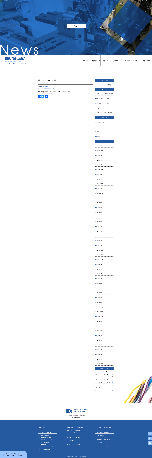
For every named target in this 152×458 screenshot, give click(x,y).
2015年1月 (99, 359)
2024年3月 (99, 155)
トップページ (47, 427)
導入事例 (106, 60)
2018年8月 (99, 202)
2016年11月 (100, 255)
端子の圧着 (47, 444)
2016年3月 (99, 292)
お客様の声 (136, 60)
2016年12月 (100, 250)
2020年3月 (99, 198)
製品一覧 (85, 60)
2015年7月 (99, 330)
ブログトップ (104, 80)
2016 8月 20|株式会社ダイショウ (7, 0)
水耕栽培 (99, 127)
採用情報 (104, 442)
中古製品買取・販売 (75, 433)
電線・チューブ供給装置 (47, 440)
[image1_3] (42, 88)
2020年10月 (100, 193)
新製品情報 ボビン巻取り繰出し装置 (105, 112)
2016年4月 (99, 288)
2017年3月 (99, 245)
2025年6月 (99, 146)
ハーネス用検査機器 (47, 449)
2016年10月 (100, 259)
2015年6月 (99, 335)
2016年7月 (99, 273)
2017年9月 (99, 217)
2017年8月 (99, 221)
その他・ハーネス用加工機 (47, 447)
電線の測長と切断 (47, 435)
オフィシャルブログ (104, 447)
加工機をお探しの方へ (75, 430)
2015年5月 (99, 340)
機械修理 (99, 131)
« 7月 (96, 390)
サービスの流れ (126, 60)
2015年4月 (99, 345)
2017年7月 (99, 226)
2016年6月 (99, 278)
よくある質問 (104, 435)
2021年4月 (99, 188)
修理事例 (75, 440)
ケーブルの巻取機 (47, 442)
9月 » (113, 390)
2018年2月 (99, 207)
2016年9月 (99, 264)
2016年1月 (99, 302)
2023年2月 (99, 165)
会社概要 (116, 60)
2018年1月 (99, 212)
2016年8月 (99, 269)
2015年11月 (100, 311)
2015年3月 (99, 349)
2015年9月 (99, 321)
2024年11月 (100, 150)
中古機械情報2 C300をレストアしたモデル (105, 98)
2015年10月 (100, 316)
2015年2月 (99, 354)
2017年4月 (99, 240)
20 (112, 382)
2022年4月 (99, 179)
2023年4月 (99, 160)
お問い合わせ (147, 60)
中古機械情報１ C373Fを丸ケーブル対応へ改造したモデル (105, 103)
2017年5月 (99, 236)
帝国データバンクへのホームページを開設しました (105, 108)
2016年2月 (99, 297)
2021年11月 (100, 183)
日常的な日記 (100, 122)
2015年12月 (100, 307)
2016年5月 (99, 283)
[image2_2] (50, 88)
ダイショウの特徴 (95, 60)
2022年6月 (99, 174)
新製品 (98, 136)
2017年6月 (99, 231)
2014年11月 (100, 364)
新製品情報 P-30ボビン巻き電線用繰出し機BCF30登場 (105, 93)
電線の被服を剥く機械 (47, 437)
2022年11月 (100, 169)
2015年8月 (99, 326)
